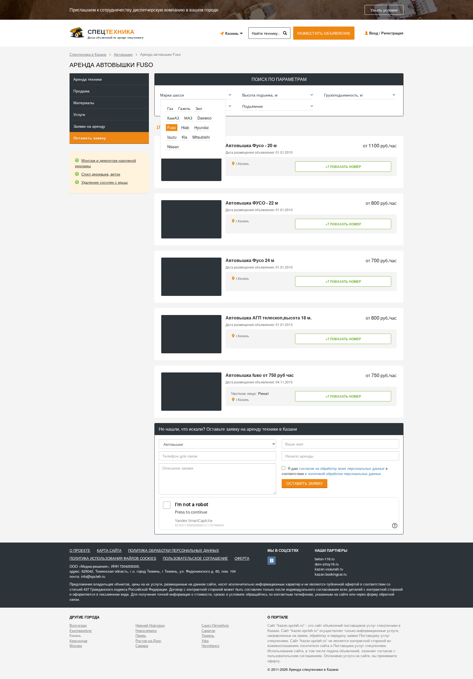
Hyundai (201, 127)
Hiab (185, 127)
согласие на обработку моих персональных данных (342, 468)
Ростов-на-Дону (148, 640)
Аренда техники (87, 79)
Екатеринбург (81, 630)
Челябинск (210, 645)
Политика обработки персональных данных (173, 550)
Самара (141, 645)
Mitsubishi (201, 137)
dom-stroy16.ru (327, 564)
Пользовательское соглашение (195, 558)
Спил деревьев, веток (100, 174)
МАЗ (188, 118)
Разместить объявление (323, 33)
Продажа (81, 91)
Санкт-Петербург (215, 625)
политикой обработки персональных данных (344, 473)
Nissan (173, 146)
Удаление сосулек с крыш (104, 182)
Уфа (205, 640)
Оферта (242, 558)
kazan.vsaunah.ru (329, 569)
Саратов (208, 630)
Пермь (140, 635)
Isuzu (172, 137)
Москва (76, 645)
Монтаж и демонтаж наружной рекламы (105, 163)
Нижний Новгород (150, 625)
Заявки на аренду (89, 126)
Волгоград (78, 625)
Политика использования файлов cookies (113, 558)
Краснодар (78, 640)
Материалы (83, 102)
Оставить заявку (89, 138)
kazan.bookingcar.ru (331, 574)
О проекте (80, 550)
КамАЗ (173, 118)
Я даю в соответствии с (335, 471)
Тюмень (207, 635)
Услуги (79, 114)
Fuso (171, 127)
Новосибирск (146, 630)
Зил (198, 108)
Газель (184, 108)
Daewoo (204, 118)
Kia (184, 137)
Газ (170, 108)
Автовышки (123, 54)
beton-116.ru (324, 558)
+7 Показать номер (343, 166)
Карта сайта (109, 550)
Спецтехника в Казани (88, 54)
